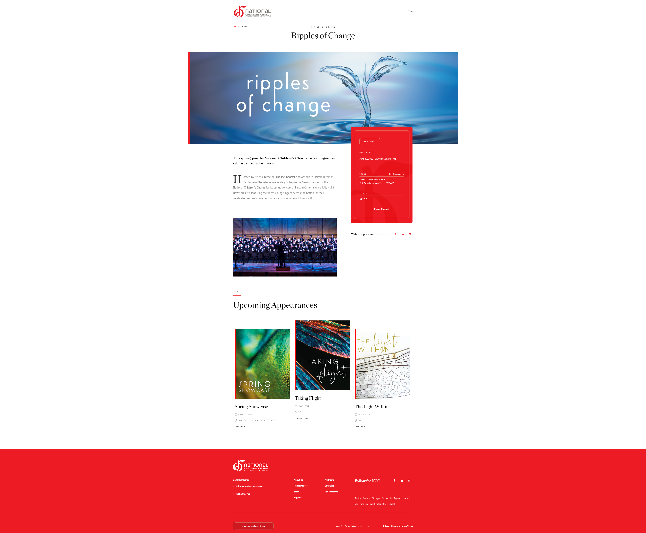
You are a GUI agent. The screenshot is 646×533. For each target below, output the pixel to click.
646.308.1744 (243, 494)
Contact (339, 526)
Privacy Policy (350, 526)
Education (329, 485)
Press (367, 526)
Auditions (329, 480)
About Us (298, 480)
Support (297, 497)
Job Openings (331, 491)
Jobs (360, 526)
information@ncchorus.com (249, 486)
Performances (301, 485)
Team (296, 491)
